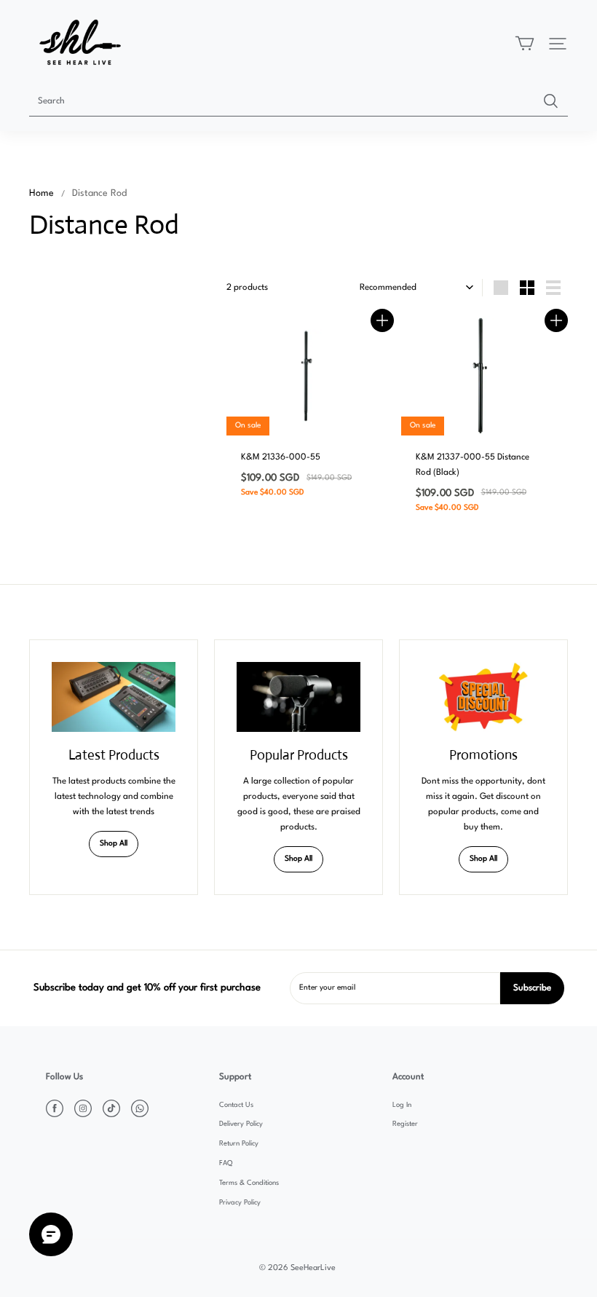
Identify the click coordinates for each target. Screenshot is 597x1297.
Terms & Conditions (249, 1183)
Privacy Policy (240, 1202)
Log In (401, 1105)
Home (41, 193)
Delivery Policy (241, 1124)
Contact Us (236, 1105)
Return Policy (238, 1143)
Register (405, 1124)
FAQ (225, 1163)
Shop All (113, 844)
